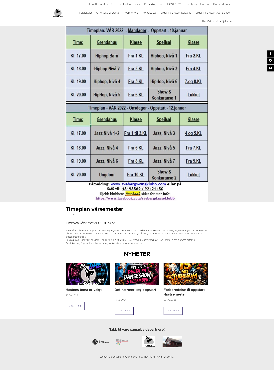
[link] (58, 13)
